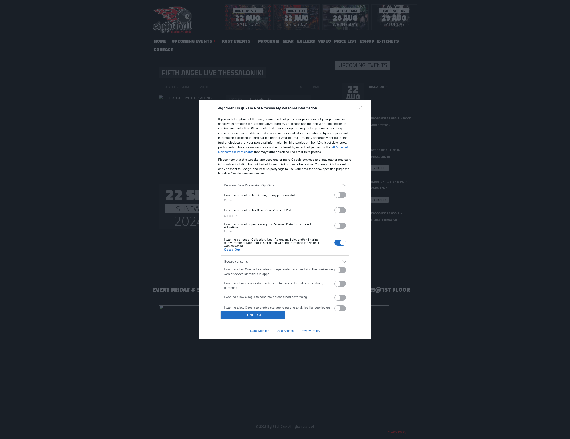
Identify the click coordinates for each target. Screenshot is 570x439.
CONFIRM (253, 315)
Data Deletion (259, 330)
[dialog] (285, 219)
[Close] (362, 108)
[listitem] (285, 185)
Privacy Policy (310, 330)
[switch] (340, 195)
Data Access (285, 330)
